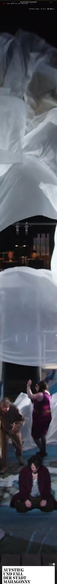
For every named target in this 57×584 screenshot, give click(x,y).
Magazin (37, 8)
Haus (16, 3)
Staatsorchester (24, 3)
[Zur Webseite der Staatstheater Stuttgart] (52, 9)
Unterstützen (32, 8)
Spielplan (4, 3)
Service (12, 3)
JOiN (19, 3)
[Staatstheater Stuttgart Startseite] (28, 2)
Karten (8, 3)
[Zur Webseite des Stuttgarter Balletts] (44, 9)
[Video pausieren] (54, 564)
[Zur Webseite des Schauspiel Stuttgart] (48, 9)
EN (41, 8)
